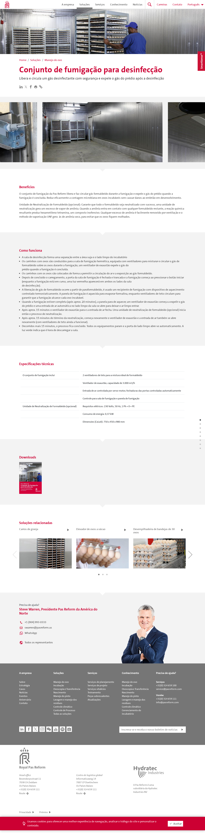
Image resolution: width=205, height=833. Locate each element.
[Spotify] (62, 729)
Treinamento (94, 692)
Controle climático (62, 706)
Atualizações (94, 699)
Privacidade (25, 812)
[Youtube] (55, 729)
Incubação (58, 685)
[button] (36, 86)
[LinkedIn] (21, 86)
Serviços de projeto (97, 685)
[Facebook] (31, 86)
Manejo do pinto (61, 696)
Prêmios (43, 812)
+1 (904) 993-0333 (35, 622)
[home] (7, 4)
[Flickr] (69, 729)
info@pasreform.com (167, 702)
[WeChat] (49, 729)
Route (22, 793)
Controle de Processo (64, 710)
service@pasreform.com (169, 689)
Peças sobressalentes (98, 696)
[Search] (149, 4)
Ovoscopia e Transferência (66, 689)
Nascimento (59, 692)
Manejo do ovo (61, 682)
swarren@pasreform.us (38, 627)
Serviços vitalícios (97, 689)
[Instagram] (42, 729)
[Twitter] (26, 86)
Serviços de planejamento (101, 682)
